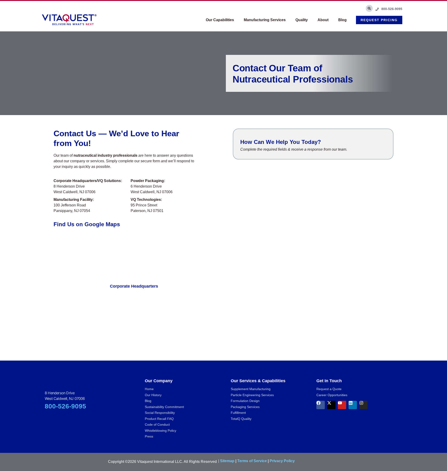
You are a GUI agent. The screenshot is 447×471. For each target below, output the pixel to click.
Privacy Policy (282, 461)
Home (149, 389)
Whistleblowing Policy (160, 430)
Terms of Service (252, 461)
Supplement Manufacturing (251, 389)
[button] (369, 8)
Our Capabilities (220, 20)
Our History (153, 395)
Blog (342, 20)
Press (149, 436)
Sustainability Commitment (164, 407)
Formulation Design (245, 401)
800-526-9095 (65, 406)
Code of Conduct (157, 424)
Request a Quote (329, 389)
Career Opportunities (331, 395)
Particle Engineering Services (252, 395)
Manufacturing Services (265, 20)
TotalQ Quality (241, 419)
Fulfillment (238, 413)
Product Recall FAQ (159, 419)
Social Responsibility (160, 413)
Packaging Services (245, 407)
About (323, 20)
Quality (301, 20)
